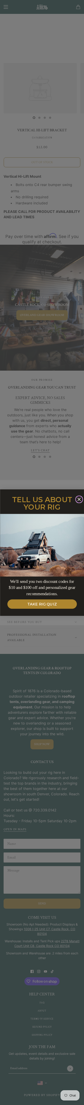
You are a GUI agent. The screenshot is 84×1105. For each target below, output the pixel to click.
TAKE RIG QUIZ (42, 604)
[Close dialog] (79, 499)
